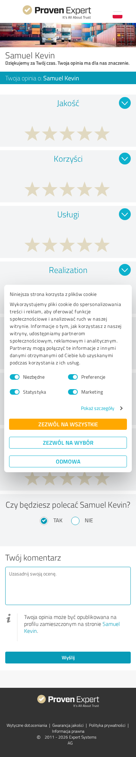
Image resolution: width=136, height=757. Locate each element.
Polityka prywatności (107, 725)
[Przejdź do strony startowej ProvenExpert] (57, 18)
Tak (57, 520)
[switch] (73, 377)
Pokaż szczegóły (98, 408)
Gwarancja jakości (68, 725)
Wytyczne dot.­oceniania (27, 725)
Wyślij (68, 657)
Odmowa (68, 461)
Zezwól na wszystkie (68, 424)
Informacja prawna (68, 731)
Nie (89, 520)
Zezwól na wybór (68, 442)
